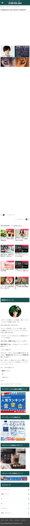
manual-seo (23, 520)
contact (6, 520)
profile (2, 520)
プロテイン (4, 508)
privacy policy (17, 520)
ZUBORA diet (15, 3)
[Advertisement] (15, 29)
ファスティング (5, 489)
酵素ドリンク (5, 494)
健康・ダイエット (6, 513)
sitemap (11, 520)
